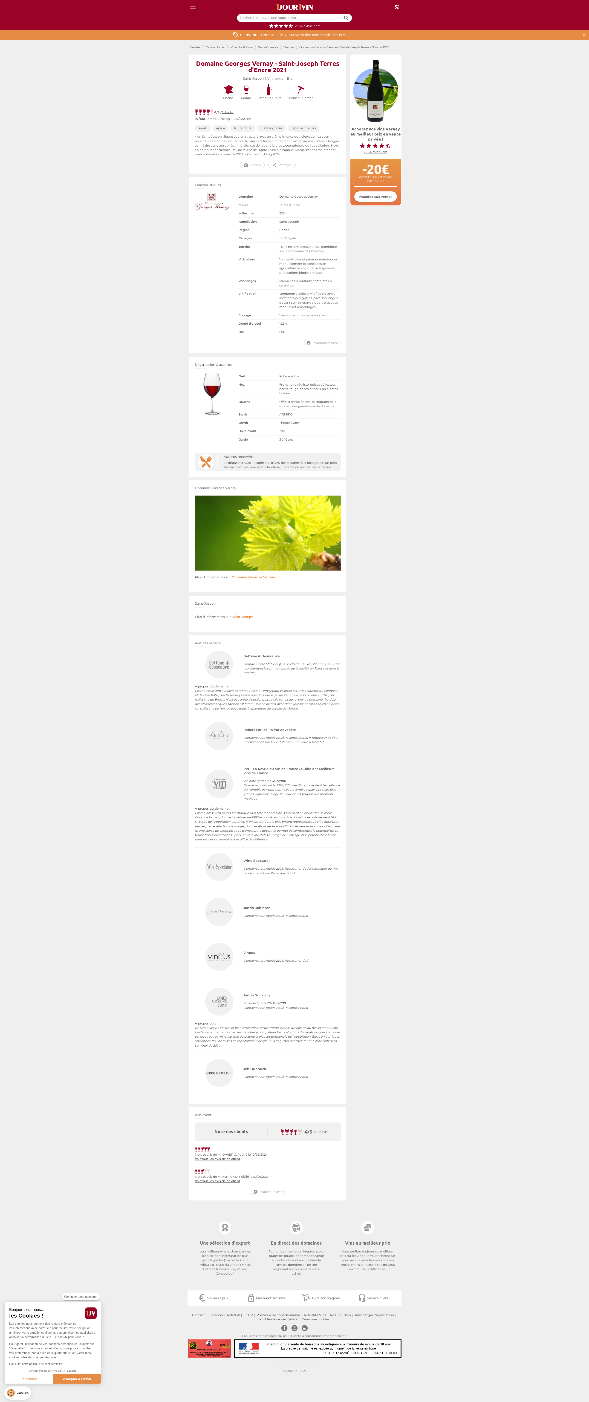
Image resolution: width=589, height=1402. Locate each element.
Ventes (195, 47)
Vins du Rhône (242, 47)
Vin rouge (275, 78)
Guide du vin (215, 47)
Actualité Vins (315, 1315)
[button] (17, 1393)
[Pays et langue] (396, 7)
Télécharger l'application (374, 1315)
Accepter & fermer (77, 1379)
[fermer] (584, 35)
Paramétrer (28, 1379)
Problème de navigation (278, 1319)
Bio (289, 78)
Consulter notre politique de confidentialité (35, 1364)
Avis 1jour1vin (340, 1315)
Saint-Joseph (268, 47)
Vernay (288, 47)
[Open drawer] (193, 7)
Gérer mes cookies (315, 1319)
